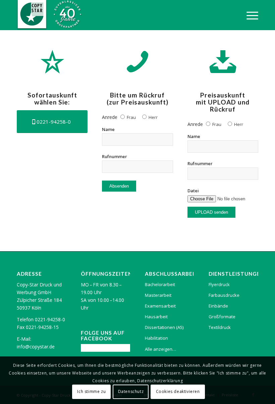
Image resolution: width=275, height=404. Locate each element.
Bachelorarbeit (160, 284)
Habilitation (156, 338)
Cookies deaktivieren (178, 391)
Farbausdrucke (224, 295)
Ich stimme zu (91, 391)
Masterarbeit (158, 295)
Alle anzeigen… (160, 349)
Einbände (218, 306)
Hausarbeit (156, 317)
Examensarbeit (160, 306)
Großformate (222, 317)
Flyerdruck (219, 284)
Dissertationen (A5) (164, 327)
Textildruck (220, 327)
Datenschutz (131, 391)
